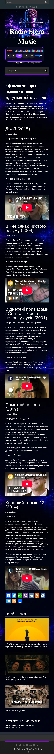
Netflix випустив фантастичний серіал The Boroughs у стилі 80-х (26, 678)
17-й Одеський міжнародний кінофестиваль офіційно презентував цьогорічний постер (27, 645)
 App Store (19, 62)
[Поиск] (46, 2)
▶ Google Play (34, 62)
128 (25, 56)
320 (19, 56)
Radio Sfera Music (27, 36)
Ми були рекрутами (15, 710)
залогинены (26, 725)
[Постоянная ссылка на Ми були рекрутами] (27, 707)
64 (32, 56)
